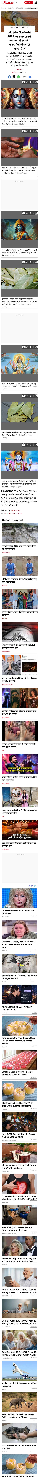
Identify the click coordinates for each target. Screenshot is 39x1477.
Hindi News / (5, 8)
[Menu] (35, 2)
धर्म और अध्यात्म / (20, 8)
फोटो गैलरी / (12, 8)
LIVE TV (29, 2)
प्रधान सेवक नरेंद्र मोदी (7, 684)
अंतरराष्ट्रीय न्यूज (6, 552)
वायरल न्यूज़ (4, 585)
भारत (3, 750)
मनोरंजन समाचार (5, 717)
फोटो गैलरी (14, 72)
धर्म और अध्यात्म (5, 849)
